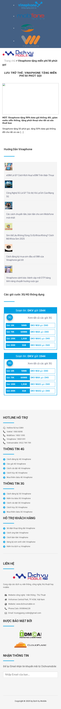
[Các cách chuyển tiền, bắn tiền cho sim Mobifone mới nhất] (8, 205)
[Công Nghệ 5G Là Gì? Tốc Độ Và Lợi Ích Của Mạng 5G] (8, 184)
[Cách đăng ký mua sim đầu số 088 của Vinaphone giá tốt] (8, 248)
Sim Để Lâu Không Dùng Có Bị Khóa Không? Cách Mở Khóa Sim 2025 (30, 237)
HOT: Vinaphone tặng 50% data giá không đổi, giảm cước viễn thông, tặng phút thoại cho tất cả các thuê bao (29, 120)
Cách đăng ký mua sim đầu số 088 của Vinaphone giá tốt (25, 258)
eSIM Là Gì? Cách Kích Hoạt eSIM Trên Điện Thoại (30, 175)
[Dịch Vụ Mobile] (18, 53)
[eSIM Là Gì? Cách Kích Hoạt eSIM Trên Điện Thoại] (8, 166)
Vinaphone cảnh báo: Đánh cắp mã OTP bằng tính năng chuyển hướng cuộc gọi (28, 279)
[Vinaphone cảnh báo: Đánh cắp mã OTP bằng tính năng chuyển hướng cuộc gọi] (8, 269)
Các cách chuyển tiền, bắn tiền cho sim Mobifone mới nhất (30, 216)
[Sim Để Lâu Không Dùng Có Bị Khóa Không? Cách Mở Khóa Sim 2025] (8, 226)
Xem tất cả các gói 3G (40, 317)
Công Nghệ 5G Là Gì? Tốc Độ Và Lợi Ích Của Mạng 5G (30, 195)
